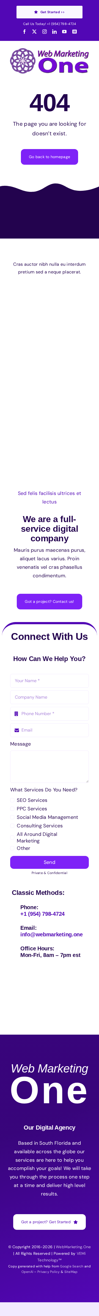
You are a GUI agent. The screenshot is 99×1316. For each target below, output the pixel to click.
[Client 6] (26, 292)
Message (20, 744)
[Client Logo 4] (61, 317)
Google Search (72, 1266)
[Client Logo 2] (49, 372)
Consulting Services (40, 825)
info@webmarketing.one (51, 934)
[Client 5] (67, 294)
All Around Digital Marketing (37, 837)
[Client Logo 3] (67, 345)
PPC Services (32, 808)
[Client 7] (28, 344)
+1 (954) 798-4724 (61, 24)
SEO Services (32, 800)
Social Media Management (47, 817)
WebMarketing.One (73, 1246)
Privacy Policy (48, 1272)
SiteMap (71, 1272)
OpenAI (27, 1272)
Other (23, 848)
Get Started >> (52, 12)
